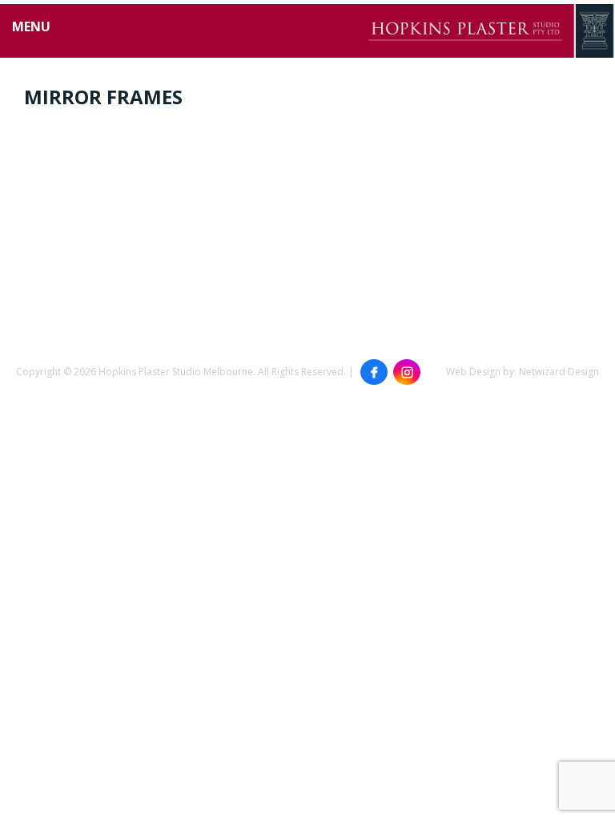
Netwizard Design (559, 371)
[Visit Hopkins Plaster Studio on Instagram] (406, 372)
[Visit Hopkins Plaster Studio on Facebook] (374, 372)
